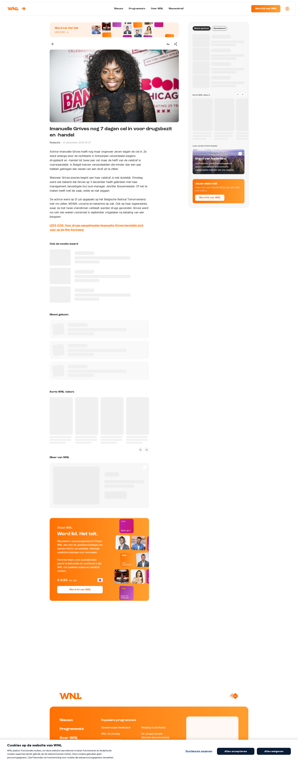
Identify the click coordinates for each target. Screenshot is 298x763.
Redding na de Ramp (153, 727)
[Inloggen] (287, 9)
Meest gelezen (201, 28)
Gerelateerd (220, 28)
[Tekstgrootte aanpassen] (168, 44)
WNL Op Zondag (110, 733)
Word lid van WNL (266, 8)
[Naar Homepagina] (17, 8)
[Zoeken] (244, 8)
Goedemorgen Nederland (115, 727)
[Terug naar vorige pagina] (53, 44)
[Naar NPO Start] (233, 696)
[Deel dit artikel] (176, 44)
